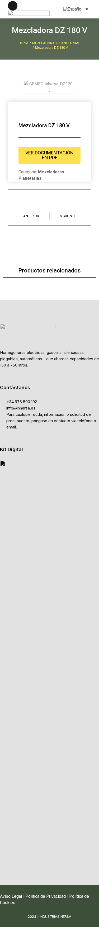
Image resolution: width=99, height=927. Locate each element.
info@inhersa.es (20, 408)
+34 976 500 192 (21, 401)
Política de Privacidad (45, 896)
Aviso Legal (11, 896)
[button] (18, 87)
